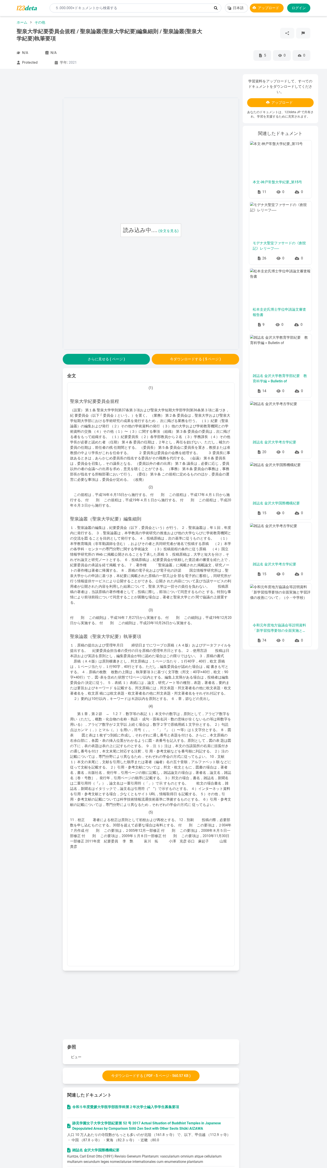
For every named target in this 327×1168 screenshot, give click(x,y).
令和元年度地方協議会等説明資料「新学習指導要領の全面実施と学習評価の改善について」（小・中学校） (279, 628)
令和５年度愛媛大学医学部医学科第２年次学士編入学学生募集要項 (125, 1107)
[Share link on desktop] (287, 33)
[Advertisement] (34, 141)
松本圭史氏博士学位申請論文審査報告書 (279, 312)
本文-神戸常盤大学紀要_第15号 (277, 182)
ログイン (299, 8)
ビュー (76, 1057)
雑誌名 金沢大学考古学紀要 (274, 442)
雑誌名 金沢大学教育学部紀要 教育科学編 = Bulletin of (280, 378)
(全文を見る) (168, 231)
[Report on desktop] (303, 33)
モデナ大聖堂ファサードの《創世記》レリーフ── (279, 246)
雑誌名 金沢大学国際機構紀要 (95, 1150)
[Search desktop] (215, 8)
